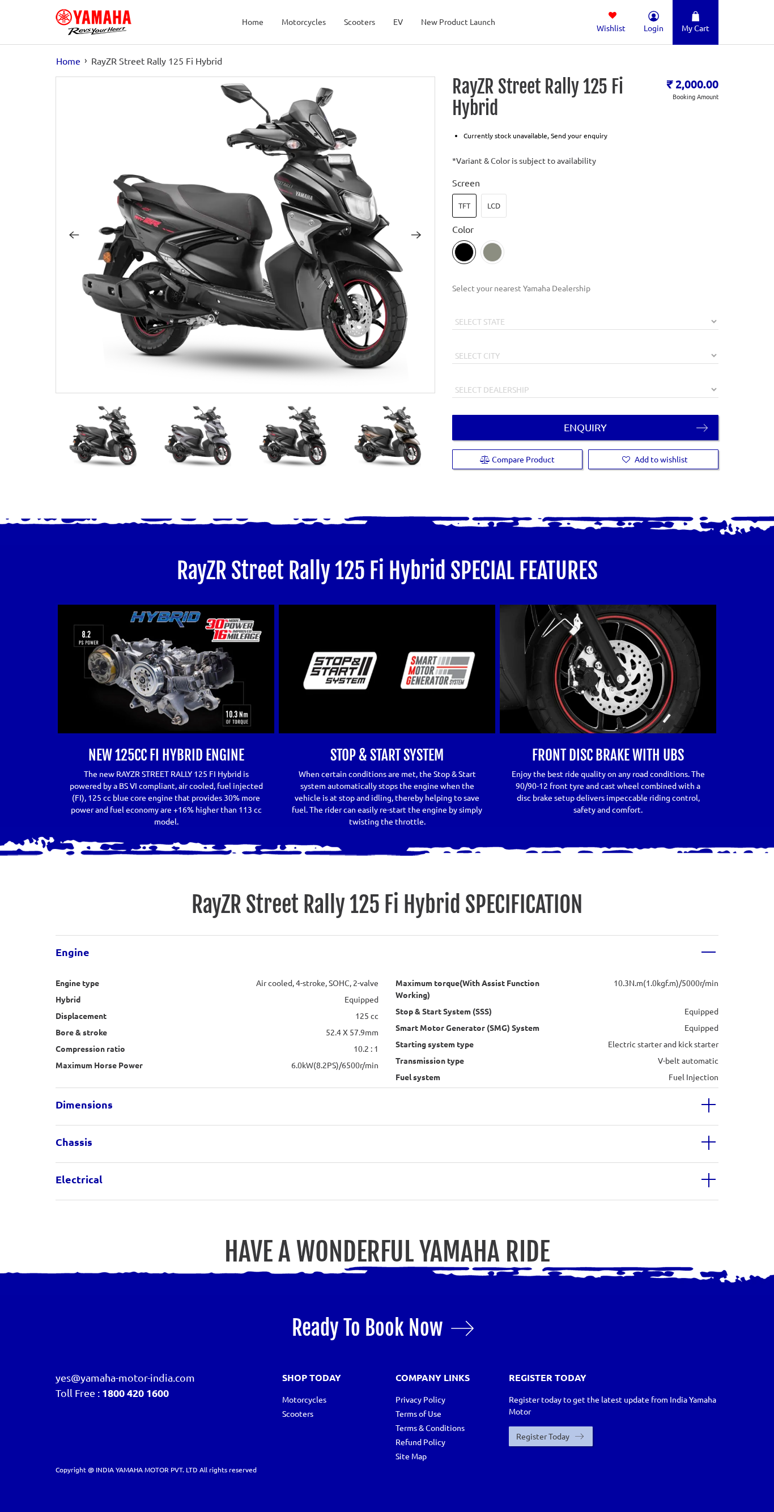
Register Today (542, 1436)
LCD (493, 205)
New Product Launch (458, 21)
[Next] (416, 234)
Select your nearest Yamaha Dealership (521, 288)
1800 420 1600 (135, 1392)
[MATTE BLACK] (464, 252)
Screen (466, 182)
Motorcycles (304, 21)
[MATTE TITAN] (492, 252)
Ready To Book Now (367, 1328)
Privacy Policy (420, 1399)
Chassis (74, 1141)
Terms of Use (418, 1413)
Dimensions (84, 1104)
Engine (73, 951)
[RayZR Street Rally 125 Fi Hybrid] (245, 235)
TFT (464, 205)
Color (463, 229)
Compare (522, 459)
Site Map (411, 1456)
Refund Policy (420, 1442)
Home (252, 21)
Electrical (79, 1179)
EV (398, 21)
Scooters (359, 21)
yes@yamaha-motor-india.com (125, 1377)
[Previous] (74, 234)
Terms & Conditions (430, 1427)
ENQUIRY (585, 427)
